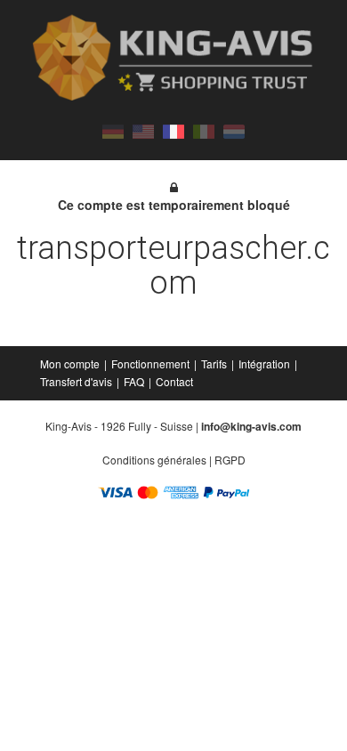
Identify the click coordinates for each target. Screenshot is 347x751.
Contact (174, 381)
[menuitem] (71, 364)
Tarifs (214, 363)
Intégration (264, 363)
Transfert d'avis (76, 381)
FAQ (134, 381)
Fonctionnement (150, 363)
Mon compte (70, 363)
